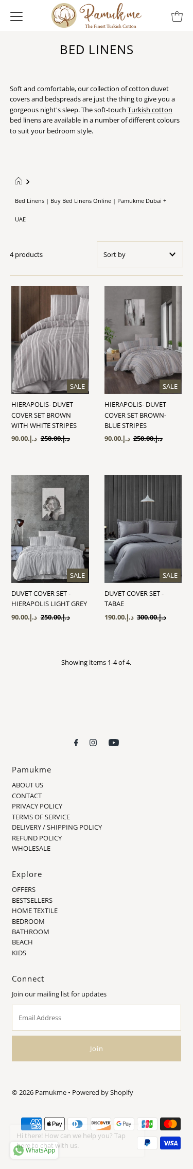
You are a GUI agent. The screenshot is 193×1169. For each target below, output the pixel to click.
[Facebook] (76, 741)
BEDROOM (28, 921)
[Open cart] (177, 15)
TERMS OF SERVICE (41, 816)
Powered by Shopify (102, 1092)
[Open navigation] (16, 15)
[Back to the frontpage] (20, 182)
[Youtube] (114, 741)
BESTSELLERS (32, 900)
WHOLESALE (31, 848)
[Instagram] (93, 741)
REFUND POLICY (37, 838)
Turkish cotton (150, 109)
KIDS (19, 952)
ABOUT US (27, 784)
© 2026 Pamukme (39, 1092)
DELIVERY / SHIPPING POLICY (57, 827)
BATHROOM (30, 931)
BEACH (22, 942)
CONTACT (27, 795)
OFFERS (24, 889)
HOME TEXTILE (35, 910)
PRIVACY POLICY (37, 806)
